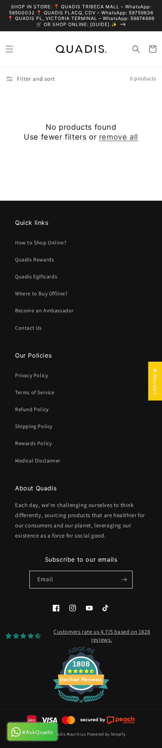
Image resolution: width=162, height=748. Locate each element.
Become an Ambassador (44, 310)
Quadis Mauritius (69, 734)
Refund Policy (32, 409)
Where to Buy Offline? (41, 293)
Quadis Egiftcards (36, 276)
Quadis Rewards (34, 259)
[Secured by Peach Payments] (107, 720)
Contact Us (28, 327)
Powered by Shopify (106, 734)
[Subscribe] (124, 579)
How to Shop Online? (40, 242)
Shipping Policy (33, 426)
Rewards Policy (33, 443)
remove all (118, 136)
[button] (9, 49)
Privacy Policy (31, 375)
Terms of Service (35, 392)
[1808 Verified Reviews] (81, 704)
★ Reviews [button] (155, 380)
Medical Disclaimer (38, 460)
